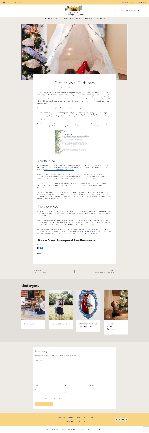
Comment (39, 360)
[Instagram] (116, 419)
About (70, 417)
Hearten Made (97, 429)
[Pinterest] (119, 419)
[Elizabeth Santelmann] (74, 10)
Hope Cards (77, 79)
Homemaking (68, 421)
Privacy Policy (86, 429)
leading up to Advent (54, 165)
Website (92, 385)
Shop (114, 10)
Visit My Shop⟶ (19, 2)
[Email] (122, 419)
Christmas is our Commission (105, 271)
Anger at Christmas (40, 271)
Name (38, 385)
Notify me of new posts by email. (54, 398)
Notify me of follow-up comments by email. (57, 392)
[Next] (125, 312)
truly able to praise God (95, 231)
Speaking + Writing (133, 10)
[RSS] (126, 419)
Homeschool (80, 417)
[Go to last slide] (24, 312)
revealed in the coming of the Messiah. (59, 169)
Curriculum (60, 417)
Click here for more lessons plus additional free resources (66, 240)
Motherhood (80, 421)
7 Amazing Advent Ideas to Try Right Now (88, 325)
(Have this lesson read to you (47, 108)
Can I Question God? (59, 324)
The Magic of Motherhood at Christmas (112, 326)
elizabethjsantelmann (68, 87)
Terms (78, 429)
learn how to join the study (70, 108)
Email (65, 385)
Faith (69, 79)
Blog (121, 10)
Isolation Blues (29, 324)
